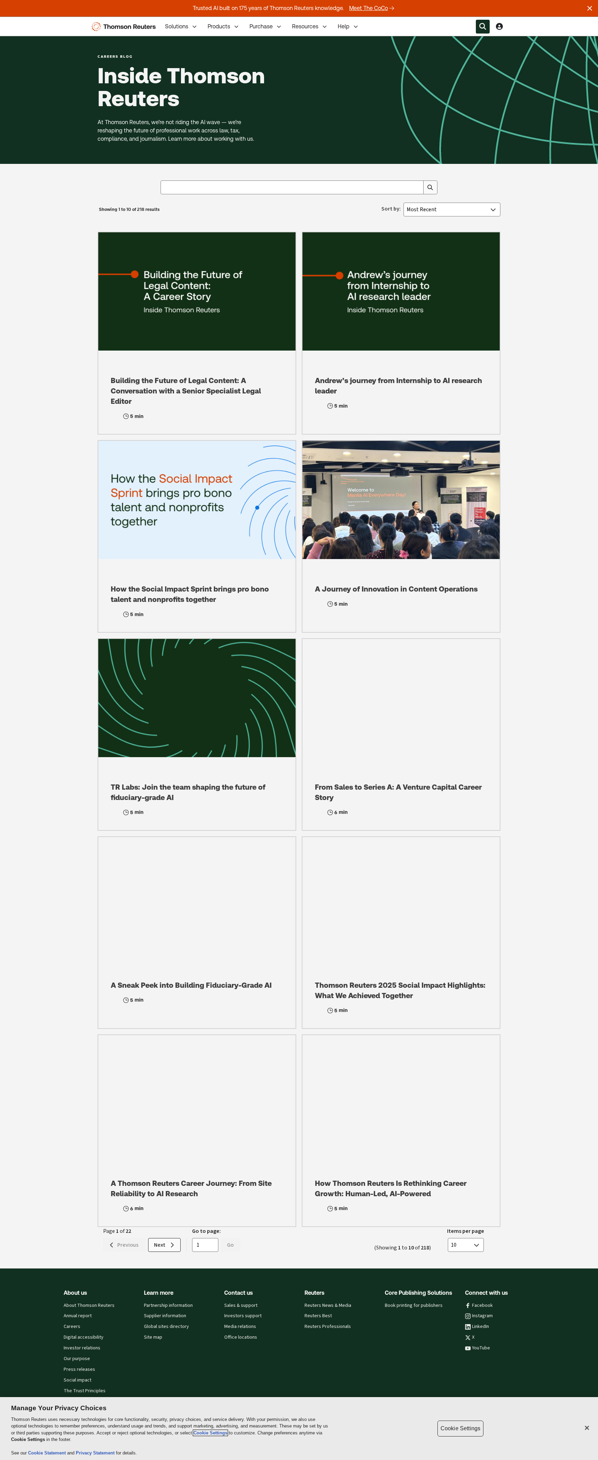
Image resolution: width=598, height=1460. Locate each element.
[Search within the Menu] (483, 27)
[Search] (430, 187)
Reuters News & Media (328, 1305)
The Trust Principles (85, 1391)
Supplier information (165, 1316)
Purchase (261, 26)
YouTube (481, 1348)
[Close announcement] (590, 8)
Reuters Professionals (328, 1326)
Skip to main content (31, 22)
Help (344, 26)
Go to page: (206, 1231)
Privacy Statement (96, 1453)
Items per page (465, 1231)
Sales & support (240, 1305)
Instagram (482, 1316)
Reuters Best (318, 1316)
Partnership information (168, 1305)
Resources (305, 26)
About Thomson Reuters (89, 1305)
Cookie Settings (210, 1432)
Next (159, 1244)
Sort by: (391, 208)
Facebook (482, 1305)
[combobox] (299, 187)
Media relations (240, 1326)
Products (219, 26)
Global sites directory (166, 1326)
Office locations (240, 1337)
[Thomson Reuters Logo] (125, 26)
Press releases (79, 1369)
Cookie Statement (47, 1453)
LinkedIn (480, 1326)
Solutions (176, 26)
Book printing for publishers (414, 1305)
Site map (153, 1337)
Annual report (78, 1316)
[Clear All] (417, 187)
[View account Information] (499, 27)
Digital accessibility (83, 1337)
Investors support (243, 1316)
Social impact (77, 1380)
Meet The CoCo (368, 8)
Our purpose (77, 1359)
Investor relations (82, 1348)
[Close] (587, 1427)
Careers (72, 1326)
